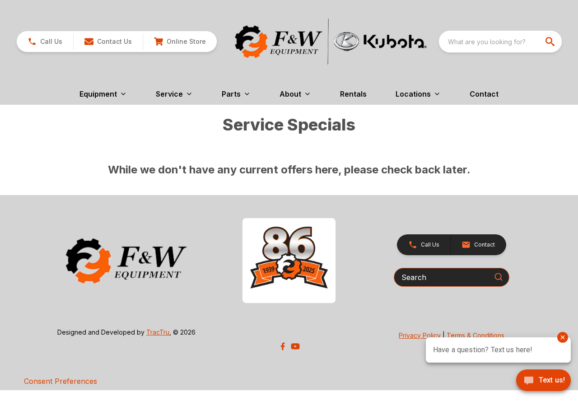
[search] (551, 41)
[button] (45, 41)
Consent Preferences (60, 381)
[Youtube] (295, 346)
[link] (180, 41)
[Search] (498, 276)
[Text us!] (543, 381)
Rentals (353, 93)
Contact (484, 93)
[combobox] (500, 41)
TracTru (157, 332)
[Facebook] (282, 346)
